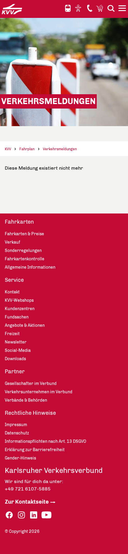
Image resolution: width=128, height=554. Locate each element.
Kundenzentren (20, 308)
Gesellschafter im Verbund (31, 383)
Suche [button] (111, 8)
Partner (15, 371)
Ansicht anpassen (79, 8)
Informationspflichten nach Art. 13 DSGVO (45, 441)
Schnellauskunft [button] (67, 8)
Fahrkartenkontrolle (24, 258)
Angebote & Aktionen (25, 325)
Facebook (9, 515)
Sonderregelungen (23, 250)
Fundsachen (17, 317)
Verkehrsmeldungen (60, 149)
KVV (8, 149)
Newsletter (15, 342)
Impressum (16, 424)
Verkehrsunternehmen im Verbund (38, 391)
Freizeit (12, 333)
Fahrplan (27, 149)
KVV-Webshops (100, 8)
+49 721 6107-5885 (28, 489)
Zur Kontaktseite (27, 502)
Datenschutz (17, 433)
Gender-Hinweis (20, 458)
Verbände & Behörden (26, 400)
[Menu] (122, 9)
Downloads (15, 358)
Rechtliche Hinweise (30, 413)
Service (14, 280)
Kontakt (89, 8)
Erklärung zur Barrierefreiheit (35, 449)
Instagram (21, 515)
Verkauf (12, 242)
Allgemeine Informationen (30, 267)
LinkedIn (33, 515)
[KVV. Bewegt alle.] (12, 9)
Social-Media (18, 350)
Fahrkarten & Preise (24, 233)
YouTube (46, 515)
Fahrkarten (19, 222)
